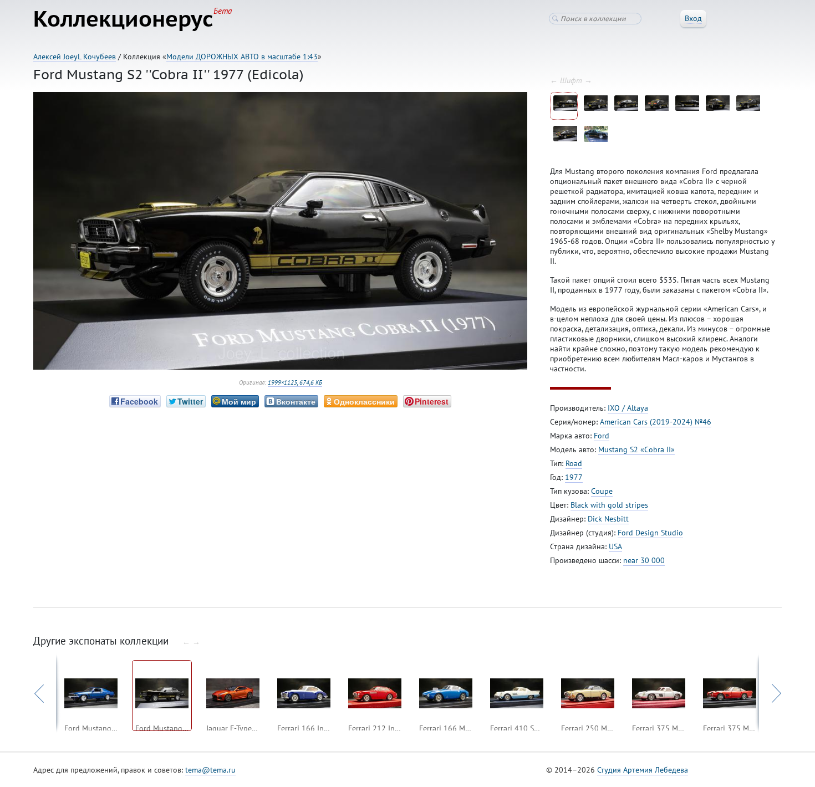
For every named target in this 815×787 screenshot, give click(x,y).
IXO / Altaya (628, 408)
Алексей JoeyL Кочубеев (74, 57)
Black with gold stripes (609, 505)
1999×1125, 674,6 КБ (295, 382)
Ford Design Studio (650, 533)
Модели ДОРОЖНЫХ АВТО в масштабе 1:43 (242, 57)
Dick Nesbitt (608, 519)
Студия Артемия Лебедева (642, 770)
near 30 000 (644, 560)
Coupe (602, 491)
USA (615, 546)
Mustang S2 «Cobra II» (636, 449)
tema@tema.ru (210, 770)
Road (574, 463)
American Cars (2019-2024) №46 (655, 422)
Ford (601, 436)
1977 (574, 477)
